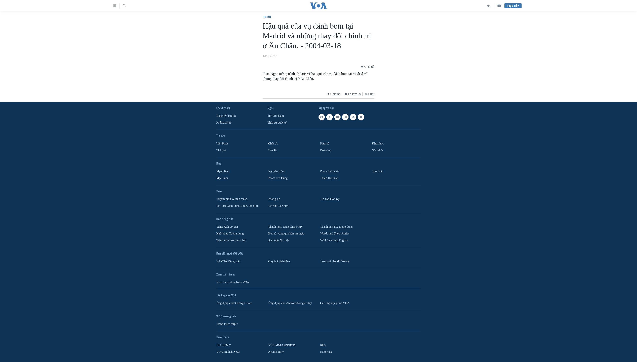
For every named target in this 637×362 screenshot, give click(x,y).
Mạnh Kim (222, 171)
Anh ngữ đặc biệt (278, 240)
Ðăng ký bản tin (226, 116)
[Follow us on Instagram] (345, 117)
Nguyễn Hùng (276, 171)
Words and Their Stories (335, 233)
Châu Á (273, 143)
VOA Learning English (334, 240)
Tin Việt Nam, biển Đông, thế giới (237, 206)
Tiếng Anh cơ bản (227, 227)
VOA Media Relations (281, 345)
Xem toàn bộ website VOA (232, 282)
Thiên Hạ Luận (329, 178)
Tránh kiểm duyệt (227, 324)
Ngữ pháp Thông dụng (230, 233)
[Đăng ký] (361, 117)
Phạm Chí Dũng (278, 178)
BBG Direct (223, 345)
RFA (323, 345)
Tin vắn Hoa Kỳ (330, 199)
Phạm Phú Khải (329, 171)
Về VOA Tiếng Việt (228, 261)
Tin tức (267, 17)
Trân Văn (377, 171)
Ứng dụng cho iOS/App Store (234, 303)
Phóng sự (274, 199)
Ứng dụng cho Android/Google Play (290, 303)
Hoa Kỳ (273, 150)
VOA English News (228, 352)
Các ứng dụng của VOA (334, 303)
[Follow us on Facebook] (321, 117)
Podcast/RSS (224, 123)
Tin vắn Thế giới (278, 206)
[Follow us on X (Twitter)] (329, 117)
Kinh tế (324, 143)
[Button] (367, 66)
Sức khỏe (377, 150)
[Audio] (489, 6)
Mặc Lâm (222, 178)
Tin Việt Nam (275, 116)
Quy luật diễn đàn (279, 261)
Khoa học (378, 143)
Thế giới (221, 150)
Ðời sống (325, 150)
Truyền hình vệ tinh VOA (231, 199)
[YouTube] (499, 6)
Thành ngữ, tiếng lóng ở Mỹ (285, 227)
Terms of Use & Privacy (335, 261)
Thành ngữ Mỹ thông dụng (336, 227)
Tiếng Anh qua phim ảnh (231, 240)
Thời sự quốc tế (276, 123)
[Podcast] (353, 117)
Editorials (326, 352)
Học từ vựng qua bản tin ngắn (286, 233)
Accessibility (276, 352)
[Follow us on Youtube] (337, 117)
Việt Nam (222, 143)
